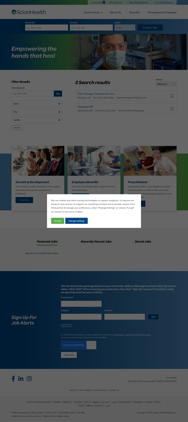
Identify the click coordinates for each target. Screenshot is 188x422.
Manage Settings (77, 220)
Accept (57, 220)
